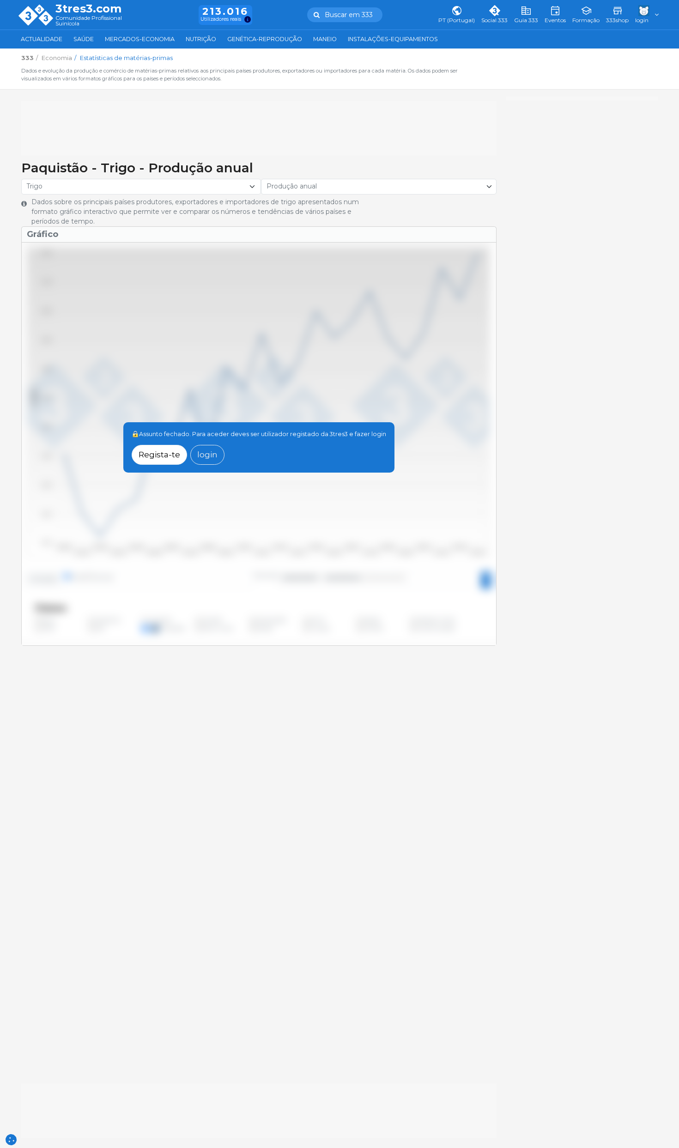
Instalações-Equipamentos (393, 39)
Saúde (83, 39)
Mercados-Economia (140, 39)
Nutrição (201, 39)
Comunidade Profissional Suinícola (88, 21)
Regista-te (159, 454)
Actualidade (41, 39)
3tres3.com (88, 8)
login (207, 454)
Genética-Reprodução (264, 39)
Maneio (325, 39)
